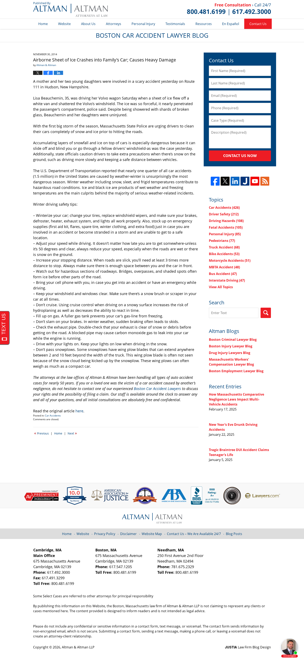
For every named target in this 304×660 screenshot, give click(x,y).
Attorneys (113, 24)
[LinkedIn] (235, 181)
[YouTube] (254, 181)
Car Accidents (53, 415)
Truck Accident (224, 247)
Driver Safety (224, 214)
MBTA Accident (224, 267)
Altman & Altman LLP (78, 647)
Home (43, 24)
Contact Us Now (240, 155)
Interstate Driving (227, 280)
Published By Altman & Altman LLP (229, 9)
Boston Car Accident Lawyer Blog (70, 9)
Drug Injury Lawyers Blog (229, 352)
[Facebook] (215, 181)
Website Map (152, 534)
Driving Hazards (226, 220)
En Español (230, 24)
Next (72, 433)
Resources (203, 24)
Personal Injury (143, 24)
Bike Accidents (224, 254)
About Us (88, 24)
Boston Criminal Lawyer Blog (233, 339)
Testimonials (175, 24)
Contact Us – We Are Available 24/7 (194, 534)
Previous (41, 433)
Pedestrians (222, 240)
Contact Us (258, 24)
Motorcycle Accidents (229, 260)
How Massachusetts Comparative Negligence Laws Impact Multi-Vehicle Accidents (236, 399)
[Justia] (245, 181)
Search (266, 313)
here (79, 410)
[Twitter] (225, 181)
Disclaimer (128, 534)
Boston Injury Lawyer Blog (230, 346)
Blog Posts (234, 534)
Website (64, 24)
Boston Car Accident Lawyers (157, 388)
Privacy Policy (104, 534)
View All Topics (221, 287)
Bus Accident (223, 273)
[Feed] (264, 181)
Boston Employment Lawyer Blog (236, 371)
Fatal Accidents (226, 227)
